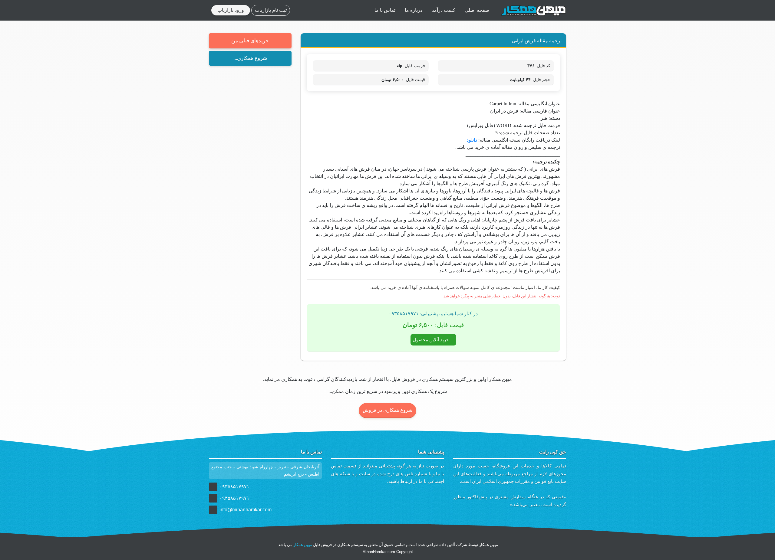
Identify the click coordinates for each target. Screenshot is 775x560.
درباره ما (413, 10)
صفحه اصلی (477, 10)
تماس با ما (384, 10)
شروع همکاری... (250, 58)
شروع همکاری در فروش (387, 410)
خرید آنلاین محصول (431, 339)
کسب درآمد (443, 10)
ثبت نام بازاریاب (271, 10)
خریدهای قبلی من (250, 41)
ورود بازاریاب (230, 10)
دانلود (472, 139)
